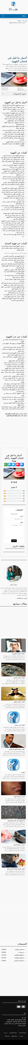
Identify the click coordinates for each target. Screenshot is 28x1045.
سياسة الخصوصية (13, 1032)
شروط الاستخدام (22, 1032)
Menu (24, 16)
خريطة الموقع (14, 1036)
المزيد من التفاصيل (22, 598)
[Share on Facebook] (22, 464)
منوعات (20, 952)
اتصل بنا (21, 1036)
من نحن (5, 1032)
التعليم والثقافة (18, 958)
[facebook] (23, 1006)
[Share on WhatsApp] (6, 464)
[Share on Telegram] (10, 464)
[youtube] (19, 1006)
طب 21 (25, 20)
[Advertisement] (14, 40)
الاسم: (21, 516)
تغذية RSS (7, 1036)
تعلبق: (21, 522)
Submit (14, 540)
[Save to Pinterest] (18, 464)
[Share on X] (14, 464)
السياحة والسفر (18, 960)
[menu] (3, 16)
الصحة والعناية (18, 949)
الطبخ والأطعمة (18, 955)
